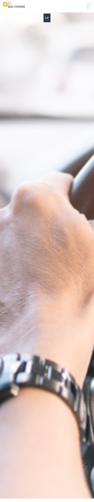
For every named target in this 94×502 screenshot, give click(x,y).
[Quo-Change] (14, 4)
